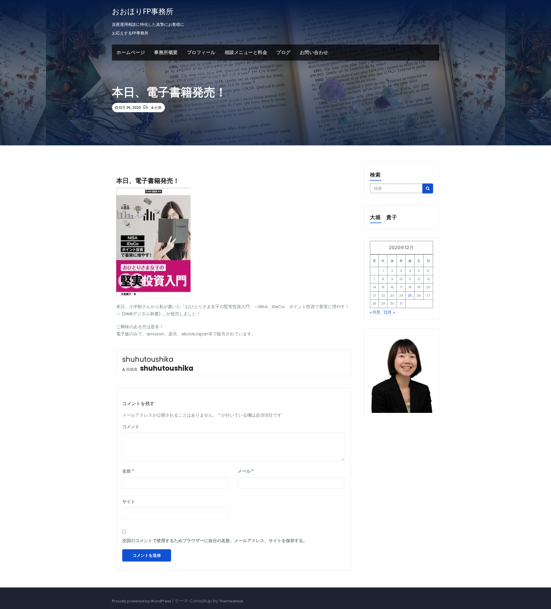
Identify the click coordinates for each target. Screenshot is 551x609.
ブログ (283, 52)
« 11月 (375, 312)
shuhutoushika (147, 359)
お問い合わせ (314, 52)
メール (246, 471)
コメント (130, 427)
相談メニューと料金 (246, 52)
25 (410, 295)
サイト (128, 501)
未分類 (156, 107)
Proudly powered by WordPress (142, 601)
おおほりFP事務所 (142, 11)
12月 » (389, 312)
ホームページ (131, 52)
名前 (128, 471)
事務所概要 (166, 52)
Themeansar (231, 601)
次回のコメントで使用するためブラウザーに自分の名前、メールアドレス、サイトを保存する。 (214, 541)
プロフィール (201, 52)
